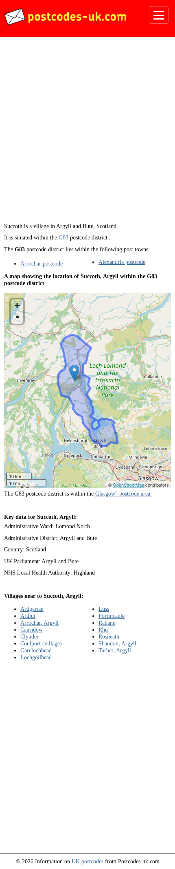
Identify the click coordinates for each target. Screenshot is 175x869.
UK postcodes (87, 861)
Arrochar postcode (41, 263)
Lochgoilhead (36, 657)
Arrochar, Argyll (39, 622)
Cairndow (31, 629)
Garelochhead (36, 650)
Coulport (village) (41, 643)
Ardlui (27, 615)
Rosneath (108, 636)
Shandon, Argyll (117, 643)
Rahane (106, 622)
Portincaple (111, 615)
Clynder (29, 636)
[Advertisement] (87, 132)
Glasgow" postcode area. (123, 493)
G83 (63, 237)
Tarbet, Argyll (114, 650)
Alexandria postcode (121, 262)
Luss (103, 609)
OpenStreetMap (128, 484)
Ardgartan (32, 609)
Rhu (103, 629)
